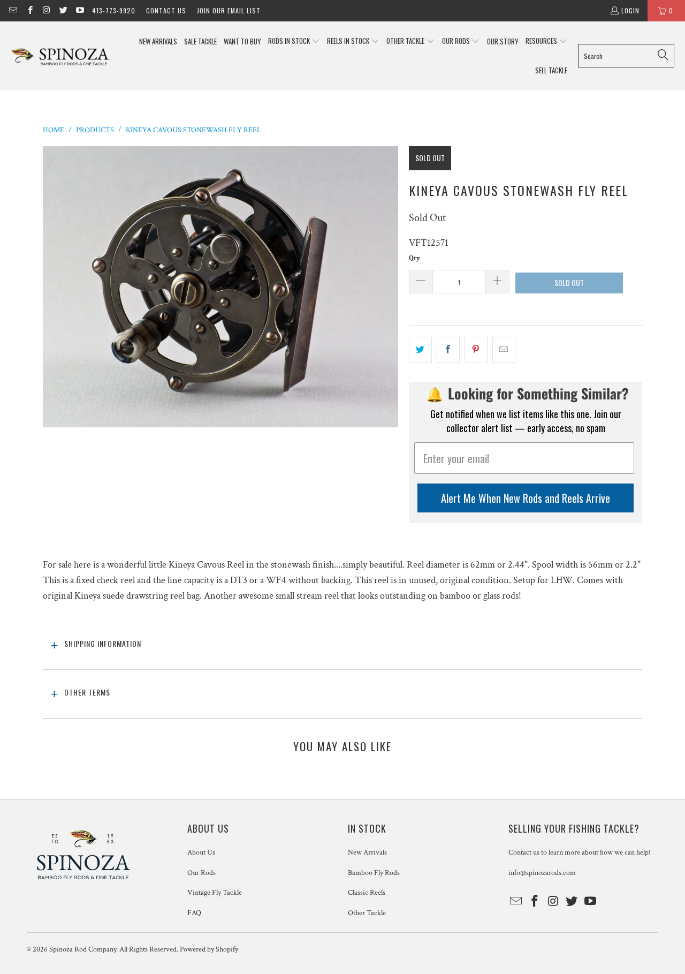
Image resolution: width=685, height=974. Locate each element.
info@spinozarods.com (542, 873)
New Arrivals (367, 852)
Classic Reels (366, 892)
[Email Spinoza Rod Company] (12, 10)
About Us (201, 852)
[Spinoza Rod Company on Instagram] (46, 10)
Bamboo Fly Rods (374, 873)
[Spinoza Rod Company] (60, 56)
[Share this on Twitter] (420, 350)
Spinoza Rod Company (82, 949)
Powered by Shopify (209, 949)
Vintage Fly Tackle (214, 892)
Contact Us (166, 10)
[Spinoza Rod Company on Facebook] (29, 10)
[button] (294, 41)
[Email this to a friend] (503, 350)
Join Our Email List (229, 10)
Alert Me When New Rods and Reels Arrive (525, 498)
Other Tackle (367, 913)
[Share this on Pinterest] (476, 350)
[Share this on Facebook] (448, 350)
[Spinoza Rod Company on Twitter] (62, 10)
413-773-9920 (113, 10)
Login (630, 10)
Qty (414, 258)
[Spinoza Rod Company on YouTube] (79, 10)
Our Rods (201, 873)
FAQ (194, 913)
